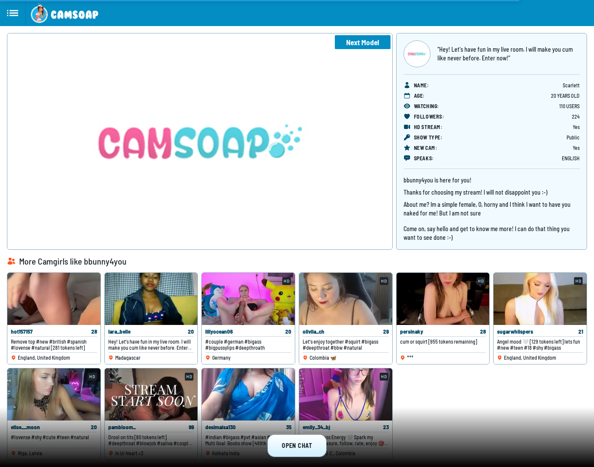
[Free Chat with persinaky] (443, 299)
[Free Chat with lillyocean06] (248, 299)
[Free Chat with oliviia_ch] (345, 299)
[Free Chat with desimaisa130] (248, 394)
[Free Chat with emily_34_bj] (345, 394)
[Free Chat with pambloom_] (151, 394)
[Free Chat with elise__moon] (53, 394)
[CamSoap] (64, 13)
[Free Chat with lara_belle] (151, 299)
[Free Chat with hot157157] (53, 299)
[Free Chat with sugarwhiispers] (540, 299)
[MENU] (13, 13)
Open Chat (297, 445)
